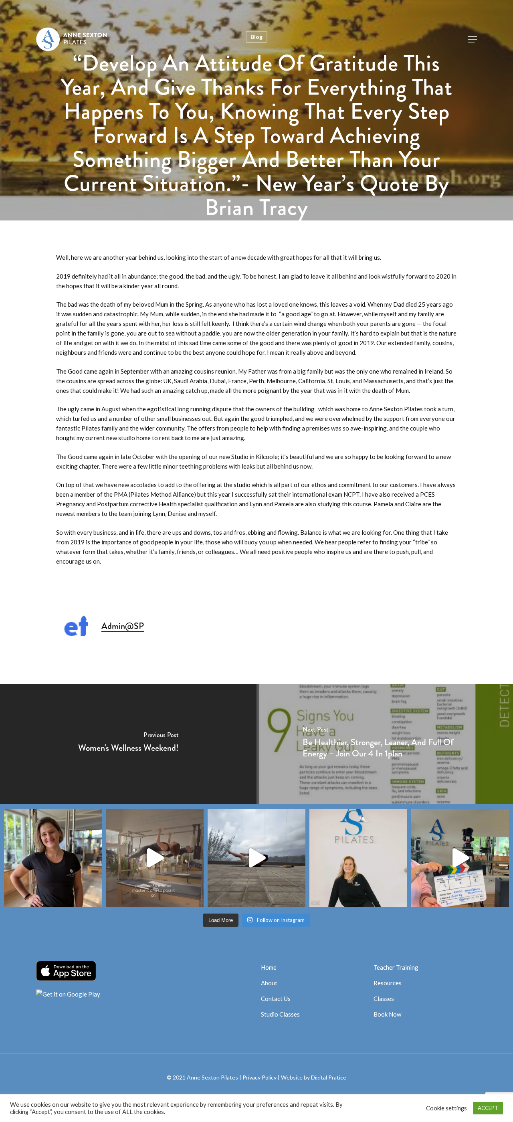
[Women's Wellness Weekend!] (128, 744)
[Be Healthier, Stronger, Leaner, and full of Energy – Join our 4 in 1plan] (384, 744)
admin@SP (122, 626)
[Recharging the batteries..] (256, 858)
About (269, 983)
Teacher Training (396, 967)
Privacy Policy (259, 1077)
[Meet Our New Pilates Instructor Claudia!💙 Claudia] (53, 858)
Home (269, 967)
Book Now (387, 1014)
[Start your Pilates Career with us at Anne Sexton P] (155, 858)
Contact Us (276, 998)
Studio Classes (280, 1014)
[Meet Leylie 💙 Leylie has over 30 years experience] (358, 858)
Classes (384, 998)
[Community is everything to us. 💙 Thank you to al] (460, 858)
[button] (472, 39)
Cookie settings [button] (446, 1108)
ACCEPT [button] (488, 1108)
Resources (388, 983)
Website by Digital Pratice (313, 1077)
